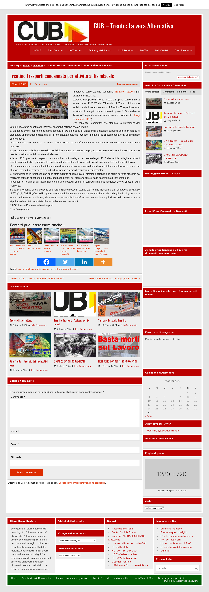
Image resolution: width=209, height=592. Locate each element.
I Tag (192, 91)
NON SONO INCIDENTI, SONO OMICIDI (117, 361)
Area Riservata (183, 50)
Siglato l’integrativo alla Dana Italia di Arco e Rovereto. (101, 249)
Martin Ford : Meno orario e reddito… (111, 578)
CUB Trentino (125, 50)
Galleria (165, 550)
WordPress (181, 580)
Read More (178, 5)
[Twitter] (65, 262)
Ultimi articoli (152, 91)
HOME (37, 50)
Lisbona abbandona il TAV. (175, 543)
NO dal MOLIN (120, 546)
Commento (18, 397)
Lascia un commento (127, 84)
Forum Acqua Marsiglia (173, 532)
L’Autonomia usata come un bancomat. (83, 248)
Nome (15, 431)
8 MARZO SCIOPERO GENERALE (69, 361)
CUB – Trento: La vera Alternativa (133, 25)
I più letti (182, 91)
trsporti (74, 269)
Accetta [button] (166, 5)
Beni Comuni (55, 50)
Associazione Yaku (122, 528)
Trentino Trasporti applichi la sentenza (51, 248)
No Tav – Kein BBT (170, 539)
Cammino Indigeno (171, 528)
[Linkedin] (84, 262)
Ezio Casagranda (38, 84)
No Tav (144, 50)
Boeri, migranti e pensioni (171, 578)
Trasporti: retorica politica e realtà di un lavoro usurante (17, 249)
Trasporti (130, 91)
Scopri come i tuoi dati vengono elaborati (82, 482)
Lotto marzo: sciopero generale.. (72, 578)
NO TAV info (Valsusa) (124, 557)
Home (14, 578)
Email (15, 444)
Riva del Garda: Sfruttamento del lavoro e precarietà (67, 249)
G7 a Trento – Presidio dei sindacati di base (28, 363)
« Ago (148, 415)
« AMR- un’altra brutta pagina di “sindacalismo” (36, 278)
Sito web (16, 457)
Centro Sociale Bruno (124, 532)
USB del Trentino (121, 561)
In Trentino (75, 50)
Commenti (168, 91)
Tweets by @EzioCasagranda (162, 430)
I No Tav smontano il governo (177, 535)
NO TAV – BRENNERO (124, 550)
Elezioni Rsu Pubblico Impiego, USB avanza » (114, 278)
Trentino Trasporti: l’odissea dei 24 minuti (72, 322)
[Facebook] (46, 262)
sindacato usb (32, 269)
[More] (103, 262)
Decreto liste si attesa (20, 320)
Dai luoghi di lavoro (100, 50)
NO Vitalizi (161, 50)
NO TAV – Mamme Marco (126, 554)
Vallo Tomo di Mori (144, 578)
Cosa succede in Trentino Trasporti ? (34, 248)
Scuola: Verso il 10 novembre (36, 578)
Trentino (119, 91)
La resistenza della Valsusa (176, 546)
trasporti (46, 269)
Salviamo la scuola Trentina (112, 320)
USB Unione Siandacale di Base (130, 565)
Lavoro (20, 269)
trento (65, 269)
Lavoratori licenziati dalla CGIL (129, 543)
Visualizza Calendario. (187, 77)
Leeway (193, 580)
